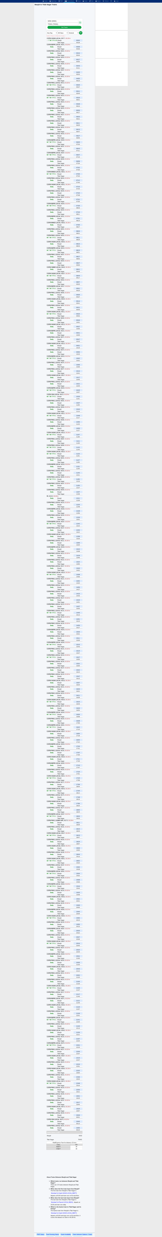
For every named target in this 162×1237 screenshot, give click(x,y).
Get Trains (64, 27)
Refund (106, 1)
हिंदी (111, 1)
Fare (92, 1)
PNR (61, 1)
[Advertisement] (111, 16)
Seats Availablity (66, 1234)
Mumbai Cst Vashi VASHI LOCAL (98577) (64, 1193)
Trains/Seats (70, 1)
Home (45, 1)
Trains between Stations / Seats (82, 1234)
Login (117, 1)
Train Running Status (52, 1234)
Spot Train (53, 1)
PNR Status (40, 1234)
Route (79, 1)
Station (99, 1)
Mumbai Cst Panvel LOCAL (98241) (62, 1202)
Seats (85, 1)
